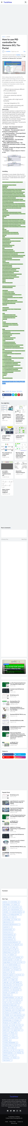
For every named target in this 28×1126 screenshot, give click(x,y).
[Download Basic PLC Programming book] (5, 703)
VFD (14, 1050)
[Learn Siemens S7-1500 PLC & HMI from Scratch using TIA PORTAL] (5, 802)
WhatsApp (20, 1052)
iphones (5, 972)
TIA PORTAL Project (8, 1045)
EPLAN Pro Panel (7, 949)
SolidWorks (6, 1035)
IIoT (4, 964)
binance (5, 914)
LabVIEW (6, 979)
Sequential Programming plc (20, 471)
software (14, 1032)
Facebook (13, 954)
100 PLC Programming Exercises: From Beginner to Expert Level (18, 683)
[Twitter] (13, 395)
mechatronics (7, 989)
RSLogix (18, 1020)
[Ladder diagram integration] (21, 430)
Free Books (18, 957)
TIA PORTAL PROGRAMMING (10, 1042)
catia (14, 917)
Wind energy (6, 1057)
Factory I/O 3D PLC (8, 957)
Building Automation (15, 914)
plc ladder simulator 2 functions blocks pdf (6, 473)
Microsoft (6, 992)
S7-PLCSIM (6, 1025)
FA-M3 (5, 954)
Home (3, 36)
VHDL (20, 1050)
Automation (6, 911)
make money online (8, 984)
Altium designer (7, 904)
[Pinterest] (19, 395)
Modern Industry (7, 994)
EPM (16, 949)
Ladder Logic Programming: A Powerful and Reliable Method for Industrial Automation (20, 418)
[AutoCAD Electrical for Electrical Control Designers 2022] (5, 728)
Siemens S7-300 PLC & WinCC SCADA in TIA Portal (17, 841)
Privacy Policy (12, 1121)
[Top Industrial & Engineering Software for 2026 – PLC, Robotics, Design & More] (5, 809)
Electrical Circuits (7, 932)
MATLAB (19, 984)
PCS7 (18, 1002)
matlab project (7, 987)
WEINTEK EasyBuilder (8, 1052)
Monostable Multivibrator (9, 997)
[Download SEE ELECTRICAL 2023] (5, 716)
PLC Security (6, 1012)
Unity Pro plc (6, 1050)
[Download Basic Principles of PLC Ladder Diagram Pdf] (7, 409)
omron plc (18, 1000)
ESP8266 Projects (7, 952)
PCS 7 (12, 1002)
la (16, 977)
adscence (6, 901)
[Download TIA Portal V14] (5, 854)
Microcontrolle (17, 989)
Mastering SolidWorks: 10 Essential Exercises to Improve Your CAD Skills (17, 709)
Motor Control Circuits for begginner (6, 491)
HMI (16, 962)
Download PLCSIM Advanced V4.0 (11, 924)
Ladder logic (7, 982)
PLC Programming (8, 1010)
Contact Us (20, 1121)
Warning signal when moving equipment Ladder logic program (21, 455)
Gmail (18, 959)
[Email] (21, 395)
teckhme (14, 1037)
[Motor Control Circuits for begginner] (7, 484)
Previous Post (5, 539)
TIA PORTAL (19, 391)
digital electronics (8, 922)
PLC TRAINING (7, 1015)
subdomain (6, 1037)
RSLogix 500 (6, 1022)
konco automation (8, 977)
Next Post (24, 539)
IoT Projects (17, 969)
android (16, 904)
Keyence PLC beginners (9, 974)
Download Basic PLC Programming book (15, 702)
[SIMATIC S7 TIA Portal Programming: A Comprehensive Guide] (5, 829)
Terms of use (14, 1123)
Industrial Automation (13, 964)
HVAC (22, 962)
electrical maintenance (9, 939)
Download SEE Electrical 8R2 (17, 720)
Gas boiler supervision (8, 959)
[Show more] (3, 397)
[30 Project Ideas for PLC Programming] (7, 430)
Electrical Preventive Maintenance (11, 942)
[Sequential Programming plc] (21, 466)
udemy (13, 1047)
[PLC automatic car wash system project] (7, 447)
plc (19, 1007)
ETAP (17, 952)
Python (20, 1017)
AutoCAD (6, 909)
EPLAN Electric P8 (14, 695)
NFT (5, 1000)
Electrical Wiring (7, 944)
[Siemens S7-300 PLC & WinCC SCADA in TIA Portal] (5, 842)
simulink (5, 1032)
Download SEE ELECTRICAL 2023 (18, 714)
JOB (12, 972)
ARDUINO (6, 906)
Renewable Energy (8, 1020)
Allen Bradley (15, 901)
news (20, 997)
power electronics (19, 1015)
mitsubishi (14, 992)
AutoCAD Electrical (16, 909)
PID (10, 391)
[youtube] (14, 1111)
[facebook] (8, 754)
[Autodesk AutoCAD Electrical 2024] (5, 690)
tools (17, 1045)
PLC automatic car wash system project (7, 454)
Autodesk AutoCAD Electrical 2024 (17, 689)
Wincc (13, 1055)
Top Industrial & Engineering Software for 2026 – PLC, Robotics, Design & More (16, 809)
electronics (18, 944)
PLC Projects (20, 1010)
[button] (1, 2)
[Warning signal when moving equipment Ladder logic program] (21, 447)
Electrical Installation (8, 937)
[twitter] (11, 1111)
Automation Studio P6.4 (18, 911)
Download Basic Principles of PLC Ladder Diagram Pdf (6, 416)
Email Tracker (7, 947)
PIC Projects (6, 1007)
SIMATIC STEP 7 (7, 1030)
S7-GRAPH (15, 1022)
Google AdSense (7, 962)
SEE (21, 1025)
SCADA (14, 1025)
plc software (16, 1012)
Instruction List (7, 967)
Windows (15, 1057)
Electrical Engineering (9, 934)
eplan (15, 947)
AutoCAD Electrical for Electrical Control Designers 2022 (17, 727)
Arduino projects (16, 906)
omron (11, 1000)
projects (5, 1017)
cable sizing (6, 917)
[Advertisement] (14, 20)
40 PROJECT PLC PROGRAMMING (14, 743)
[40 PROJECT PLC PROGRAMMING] (5, 744)
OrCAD (5, 1002)
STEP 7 (14, 1035)
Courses (17, 919)
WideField (6, 1055)
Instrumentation (7, 969)
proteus (13, 1017)
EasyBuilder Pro (7, 927)
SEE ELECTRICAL (8, 1027)
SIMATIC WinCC (18, 1030)
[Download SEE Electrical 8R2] (5, 722)
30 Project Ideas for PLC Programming (6, 437)
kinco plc (20, 974)
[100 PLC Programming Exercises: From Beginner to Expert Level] (5, 684)
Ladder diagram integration (20, 436)
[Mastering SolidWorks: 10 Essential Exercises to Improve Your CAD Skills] (5, 709)
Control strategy (7, 919)
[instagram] (17, 1111)
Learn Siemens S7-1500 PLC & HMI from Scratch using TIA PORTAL (17, 802)
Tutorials (6, 1047)
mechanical (16, 987)
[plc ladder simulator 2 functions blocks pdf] (7, 466)
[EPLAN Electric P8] (5, 697)
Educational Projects (8, 929)
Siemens (14, 391)
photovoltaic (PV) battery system (11, 1005)
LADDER (8, 36)
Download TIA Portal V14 (16, 852)
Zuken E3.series (7, 1060)
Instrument (16, 967)
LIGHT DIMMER (17, 982)
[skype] (20, 1111)
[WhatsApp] (16, 395)
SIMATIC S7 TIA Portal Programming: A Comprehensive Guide (17, 829)
